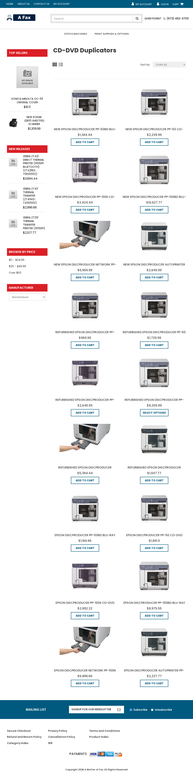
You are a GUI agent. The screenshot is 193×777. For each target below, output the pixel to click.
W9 (50, 743)
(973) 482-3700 (177, 18)
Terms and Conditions (104, 731)
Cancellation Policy (61, 737)
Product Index (99, 737)
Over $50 (15, 273)
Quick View (85, 102)
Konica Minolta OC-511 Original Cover (27, 100)
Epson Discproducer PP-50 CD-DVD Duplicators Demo (154, 537)
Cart (178, 5)
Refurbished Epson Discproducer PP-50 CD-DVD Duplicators (154, 334)
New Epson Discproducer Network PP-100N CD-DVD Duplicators (85, 266)
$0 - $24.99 (16, 260)
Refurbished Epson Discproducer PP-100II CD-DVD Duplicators (85, 402)
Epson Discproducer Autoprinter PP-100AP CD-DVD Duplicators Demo (154, 672)
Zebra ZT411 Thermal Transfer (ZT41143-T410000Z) (30, 196)
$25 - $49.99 (17, 266)
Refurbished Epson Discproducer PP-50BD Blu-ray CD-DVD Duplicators (85, 334)
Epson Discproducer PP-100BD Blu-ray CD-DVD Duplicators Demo (154, 605)
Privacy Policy (57, 731)
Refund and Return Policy (24, 737)
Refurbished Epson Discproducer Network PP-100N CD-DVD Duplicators (85, 469)
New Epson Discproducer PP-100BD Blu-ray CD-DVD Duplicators (154, 199)
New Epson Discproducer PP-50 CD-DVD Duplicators (154, 131)
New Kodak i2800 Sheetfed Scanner (34, 120)
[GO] (119, 709)
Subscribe (140, 709)
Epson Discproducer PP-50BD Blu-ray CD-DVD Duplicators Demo (85, 537)
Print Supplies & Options (112, 34)
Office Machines (75, 34)
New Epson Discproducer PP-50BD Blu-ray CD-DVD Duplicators (85, 131)
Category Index (17, 743)
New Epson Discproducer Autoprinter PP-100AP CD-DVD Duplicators (154, 266)
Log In (162, 5)
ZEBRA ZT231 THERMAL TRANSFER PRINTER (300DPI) (34, 223)
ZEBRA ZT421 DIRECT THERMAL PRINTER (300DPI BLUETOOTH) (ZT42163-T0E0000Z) (33, 165)
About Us (24, 4)
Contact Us (41, 4)
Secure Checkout (19, 731)
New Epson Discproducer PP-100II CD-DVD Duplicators (85, 199)
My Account (62, 4)
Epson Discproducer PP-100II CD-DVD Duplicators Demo (85, 605)
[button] (55, 64)
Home (9, 4)
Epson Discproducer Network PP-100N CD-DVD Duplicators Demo (85, 672)
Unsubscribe (163, 709)
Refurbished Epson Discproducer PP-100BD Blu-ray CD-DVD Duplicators (154, 402)
